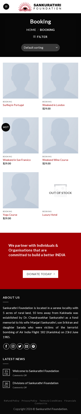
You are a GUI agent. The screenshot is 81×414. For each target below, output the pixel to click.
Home (31, 29)
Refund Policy (11, 400)
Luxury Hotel (49, 214)
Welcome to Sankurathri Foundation (36, 371)
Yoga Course (10, 214)
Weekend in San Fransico (17, 159)
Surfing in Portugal (13, 105)
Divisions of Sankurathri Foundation (35, 383)
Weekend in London (53, 105)
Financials (70, 400)
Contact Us (41, 403)
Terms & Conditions (51, 400)
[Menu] (6, 7)
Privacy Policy (29, 400)
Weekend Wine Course (55, 159)
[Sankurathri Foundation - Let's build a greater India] (40, 6)
